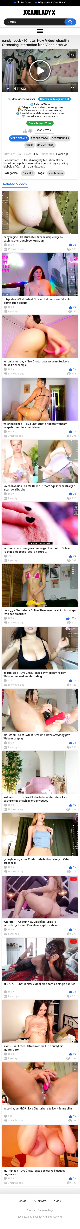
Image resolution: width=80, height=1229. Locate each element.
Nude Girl (28, 173)
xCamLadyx (36, 1216)
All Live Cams (24, 2)
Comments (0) (45, 145)
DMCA (57, 1201)
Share (29, 145)
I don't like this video (30, 131)
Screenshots (60, 138)
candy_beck (56, 173)
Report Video (39, 138)
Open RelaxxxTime (40, 123)
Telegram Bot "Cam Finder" (52, 2)
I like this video (25, 131)
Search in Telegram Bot (54, 99)
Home (22, 1201)
